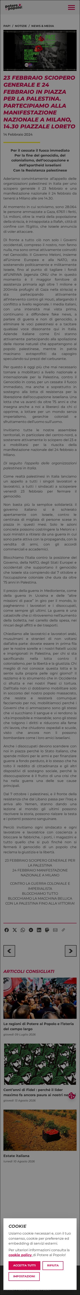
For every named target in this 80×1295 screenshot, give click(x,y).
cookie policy (21, 1255)
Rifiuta (53, 1265)
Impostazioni (24, 1276)
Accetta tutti (24, 1265)
